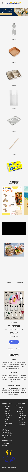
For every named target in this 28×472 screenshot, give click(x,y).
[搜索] (5, 3)
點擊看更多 (14, 275)
